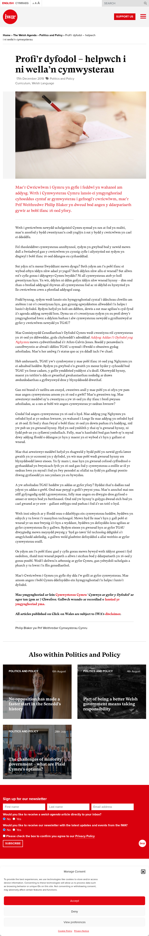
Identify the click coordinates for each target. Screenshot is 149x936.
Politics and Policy (50, 35)
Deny (74, 911)
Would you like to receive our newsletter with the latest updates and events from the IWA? (65, 825)
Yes (18, 819)
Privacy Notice (81, 931)
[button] (143, 871)
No (8, 819)
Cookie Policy (65, 931)
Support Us (124, 16)
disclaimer (112, 614)
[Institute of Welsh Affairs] (10, 17)
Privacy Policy (85, 836)
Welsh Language (43, 83)
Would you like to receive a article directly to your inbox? (52, 814)
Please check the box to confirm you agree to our (50, 836)
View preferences (75, 922)
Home (6, 35)
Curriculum (22, 83)
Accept (74, 901)
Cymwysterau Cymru (71, 595)
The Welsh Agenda (25, 35)
